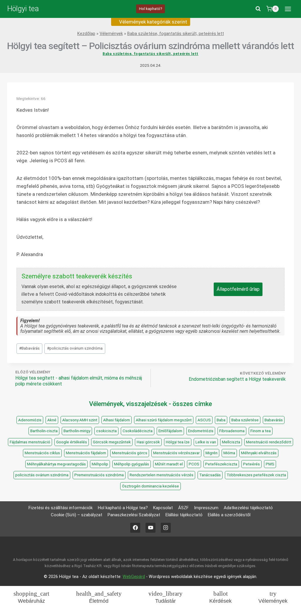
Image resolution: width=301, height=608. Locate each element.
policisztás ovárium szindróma (75, 348)
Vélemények (111, 33)
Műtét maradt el (169, 464)
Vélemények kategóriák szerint (152, 22)
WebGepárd (134, 576)
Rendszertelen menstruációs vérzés (161, 475)
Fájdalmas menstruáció (30, 442)
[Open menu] (288, 9)
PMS (270, 464)
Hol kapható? (150, 8)
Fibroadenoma (232, 431)
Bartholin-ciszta (44, 431)
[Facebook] (135, 528)
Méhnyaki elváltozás (259, 453)
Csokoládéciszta (138, 431)
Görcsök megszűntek (112, 442)
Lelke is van (205, 442)
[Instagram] (166, 528)
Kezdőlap (86, 33)
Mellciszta (231, 442)
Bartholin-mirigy (76, 431)
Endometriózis (200, 431)
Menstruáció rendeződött (268, 442)
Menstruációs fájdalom (86, 453)
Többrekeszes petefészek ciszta (256, 475)
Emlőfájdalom (170, 431)
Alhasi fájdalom (116, 420)
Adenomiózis (29, 420)
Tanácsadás (210, 475)
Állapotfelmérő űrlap (238, 289)
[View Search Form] (258, 9)
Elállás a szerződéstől (229, 514)
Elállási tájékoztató (184, 514)
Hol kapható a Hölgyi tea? (123, 507)
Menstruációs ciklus (42, 453)
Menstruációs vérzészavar (176, 453)
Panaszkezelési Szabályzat (134, 514)
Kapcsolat (163, 507)
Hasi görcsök (148, 442)
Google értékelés (71, 442)
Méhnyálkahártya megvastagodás (56, 464)
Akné (51, 420)
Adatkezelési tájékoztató (248, 507)
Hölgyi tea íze (178, 442)
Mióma (229, 453)
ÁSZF (183, 507)
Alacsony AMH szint (79, 420)
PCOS (194, 464)
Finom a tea (260, 431)
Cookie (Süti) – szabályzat (76, 514)
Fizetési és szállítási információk (61, 507)
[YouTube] (150, 528)
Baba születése (245, 420)
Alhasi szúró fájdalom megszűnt (164, 420)
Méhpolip (100, 464)
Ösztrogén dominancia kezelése (150, 486)
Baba (221, 420)
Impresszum (206, 507)
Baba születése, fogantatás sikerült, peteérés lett (175, 33)
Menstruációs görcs (129, 453)
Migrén (211, 453)
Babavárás (29, 348)
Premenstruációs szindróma (99, 475)
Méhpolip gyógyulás (131, 464)
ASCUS (204, 420)
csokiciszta (106, 431)
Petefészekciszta (221, 464)
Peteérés (251, 464)
